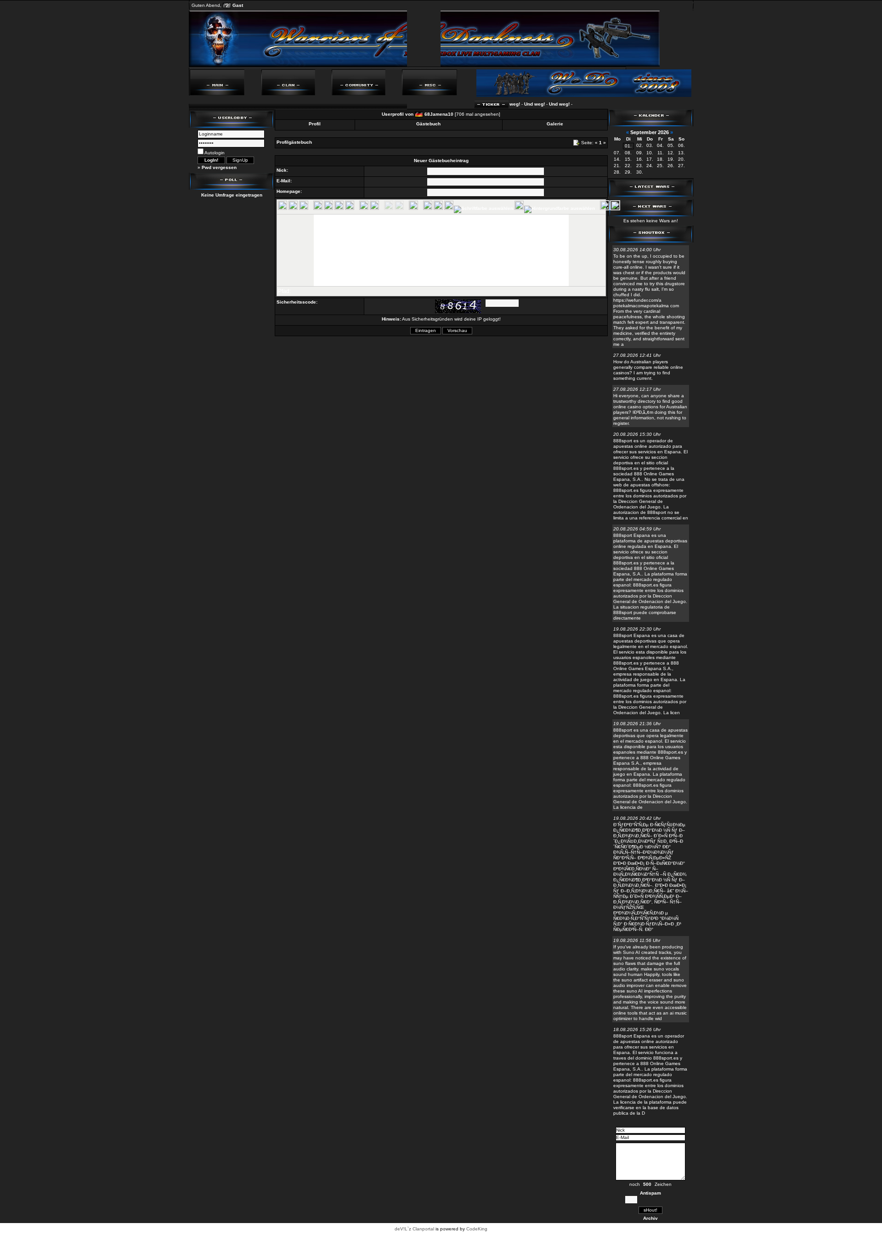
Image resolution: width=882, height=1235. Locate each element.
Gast (237, 5)
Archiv (650, 1218)
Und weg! (518, 104)
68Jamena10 (438, 114)
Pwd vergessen (219, 167)
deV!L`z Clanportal (414, 1228)
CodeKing (476, 1228)
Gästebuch (428, 123)
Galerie (555, 123)
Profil (315, 123)
